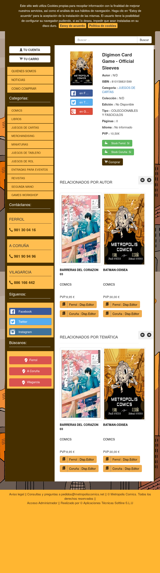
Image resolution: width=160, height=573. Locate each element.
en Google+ (86, 111)
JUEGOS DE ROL (22, 161)
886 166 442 (24, 282)
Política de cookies (102, 26)
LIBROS (16, 119)
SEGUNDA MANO (22, 187)
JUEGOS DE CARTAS (25, 127)
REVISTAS (18, 178)
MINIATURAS (19, 144)
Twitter (23, 321)
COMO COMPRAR (23, 88)
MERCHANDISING (22, 136)
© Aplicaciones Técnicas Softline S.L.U (106, 503)
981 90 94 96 (24, 256)
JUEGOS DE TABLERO (26, 153)
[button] (142, 180)
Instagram (25, 332)
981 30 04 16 (24, 229)
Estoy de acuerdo (72, 26)
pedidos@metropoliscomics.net (82, 494)
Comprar (114, 162)
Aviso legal (16, 494)
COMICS (16, 110)
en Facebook (86, 93)
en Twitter (86, 102)
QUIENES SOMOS (23, 71)
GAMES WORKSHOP (24, 195)
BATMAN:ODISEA (115, 270)
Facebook (25, 311)
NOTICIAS (18, 80)
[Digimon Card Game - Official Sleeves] (81, 68)
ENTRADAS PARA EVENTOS (29, 170)
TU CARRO (31, 59)
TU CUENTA (31, 50)
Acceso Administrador (42, 503)
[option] (81, 256)
